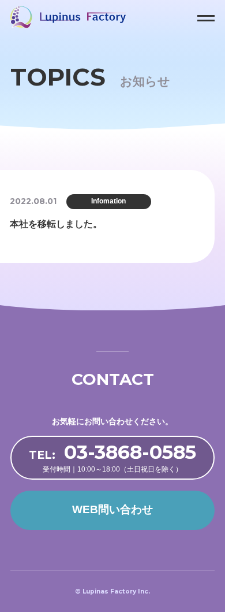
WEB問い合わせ (112, 509)
